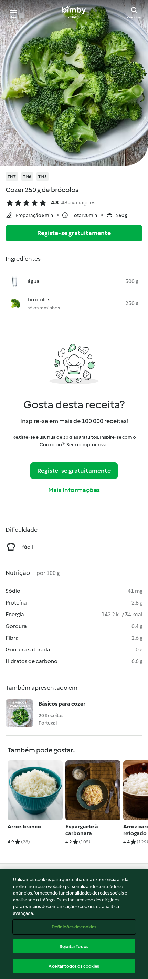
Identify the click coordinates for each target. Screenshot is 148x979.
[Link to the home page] (74, 12)
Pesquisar (134, 17)
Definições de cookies (74, 926)
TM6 (27, 176)
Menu (14, 17)
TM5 (42, 176)
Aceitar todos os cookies (74, 966)
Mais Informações (74, 490)
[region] (74, 924)
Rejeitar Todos (74, 946)
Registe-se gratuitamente (74, 233)
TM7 (12, 176)
